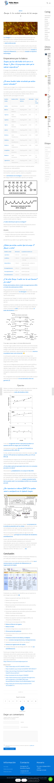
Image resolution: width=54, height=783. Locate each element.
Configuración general (33, 780)
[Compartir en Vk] (28, 701)
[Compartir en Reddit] (32, 701)
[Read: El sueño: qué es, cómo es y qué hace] (46, 95)
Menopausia (47, 162)
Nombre (22, 722)
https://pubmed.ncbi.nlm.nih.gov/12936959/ (17, 675)
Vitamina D (47, 176)
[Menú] (49, 3)
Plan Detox (47, 167)
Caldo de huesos (47, 154)
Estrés (46, 21)
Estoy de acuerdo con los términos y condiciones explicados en (19, 746)
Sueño (46, 38)
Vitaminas (47, 40)
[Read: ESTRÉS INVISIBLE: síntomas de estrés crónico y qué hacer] (46, 54)
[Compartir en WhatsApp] (13, 701)
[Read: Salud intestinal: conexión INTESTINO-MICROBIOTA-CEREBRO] (46, 76)
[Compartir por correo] (36, 701)
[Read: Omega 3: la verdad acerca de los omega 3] (46, 117)
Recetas (47, 25)
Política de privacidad (8, 769)
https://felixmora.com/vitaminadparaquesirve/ (16, 661)
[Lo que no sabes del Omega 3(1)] (21, 28)
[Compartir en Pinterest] (17, 701)
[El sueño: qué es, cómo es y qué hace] (53, 391)
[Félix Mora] (11, 3)
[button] (50, 779)
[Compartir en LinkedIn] (20, 701)
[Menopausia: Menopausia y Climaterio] (1, 391)
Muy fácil (47, 165)
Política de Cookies (8, 771)
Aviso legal (6, 766)
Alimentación (47, 147)
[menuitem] (46, 3)
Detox (46, 19)
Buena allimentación (47, 150)
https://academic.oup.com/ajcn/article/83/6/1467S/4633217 (21, 669)
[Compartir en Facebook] (5, 701)
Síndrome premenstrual (47, 173)
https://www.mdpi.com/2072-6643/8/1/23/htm (18, 666)
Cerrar (24, 780)
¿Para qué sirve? (47, 179)
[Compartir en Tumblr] (24, 701)
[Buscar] (46, 3)
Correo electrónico (24, 727)
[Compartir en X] (9, 701)
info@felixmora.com (25, 773)
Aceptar (18, 780)
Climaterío (47, 158)
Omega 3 (20, 10)
